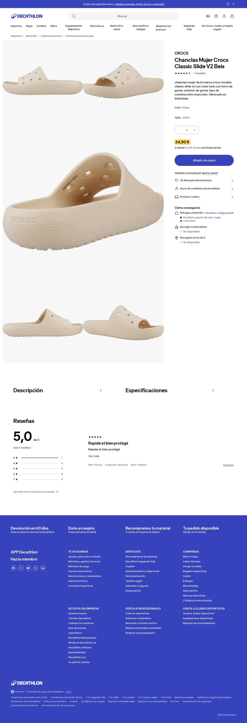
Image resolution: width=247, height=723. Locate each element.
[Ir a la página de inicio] (26, 16)
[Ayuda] (216, 16)
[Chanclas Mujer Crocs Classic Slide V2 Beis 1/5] (123, 80)
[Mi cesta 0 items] (232, 16)
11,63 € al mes (192, 147)
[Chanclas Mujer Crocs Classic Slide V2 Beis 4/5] (43, 322)
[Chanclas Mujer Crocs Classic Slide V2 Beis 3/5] (83, 201)
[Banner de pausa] (228, 4)
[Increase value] (195, 130)
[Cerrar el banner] (233, 4)
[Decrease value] (179, 130)
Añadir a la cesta (204, 160)
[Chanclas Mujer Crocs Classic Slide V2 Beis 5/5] (123, 322)
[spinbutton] (187, 130)
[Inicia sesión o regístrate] (224, 16)
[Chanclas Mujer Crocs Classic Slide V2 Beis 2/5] (43, 80)
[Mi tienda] (208, 16)
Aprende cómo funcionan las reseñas (34, 491)
